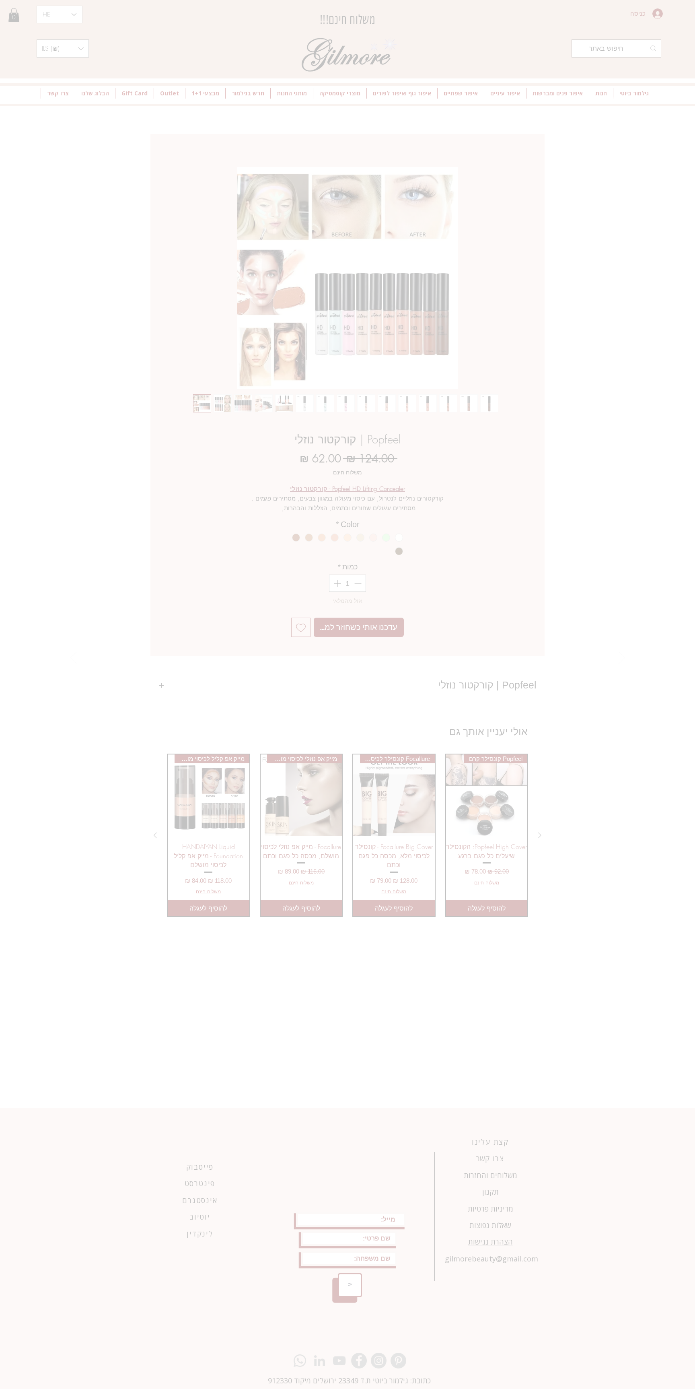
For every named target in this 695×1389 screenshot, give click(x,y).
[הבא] (622, 658)
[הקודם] (73, 658)
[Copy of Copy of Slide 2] (348, 802)
